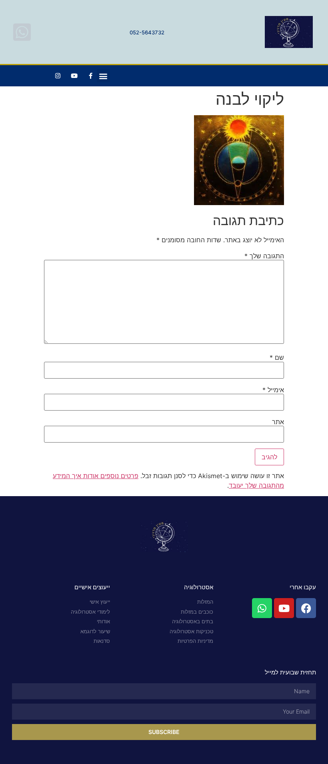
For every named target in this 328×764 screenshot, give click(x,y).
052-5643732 (147, 32)
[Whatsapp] (262, 608)
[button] (103, 75)
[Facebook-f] (91, 76)
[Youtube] (74, 76)
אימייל (273, 390)
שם (277, 357)
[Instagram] (58, 76)
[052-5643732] (22, 32)
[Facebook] (306, 608)
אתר (278, 422)
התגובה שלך (264, 256)
